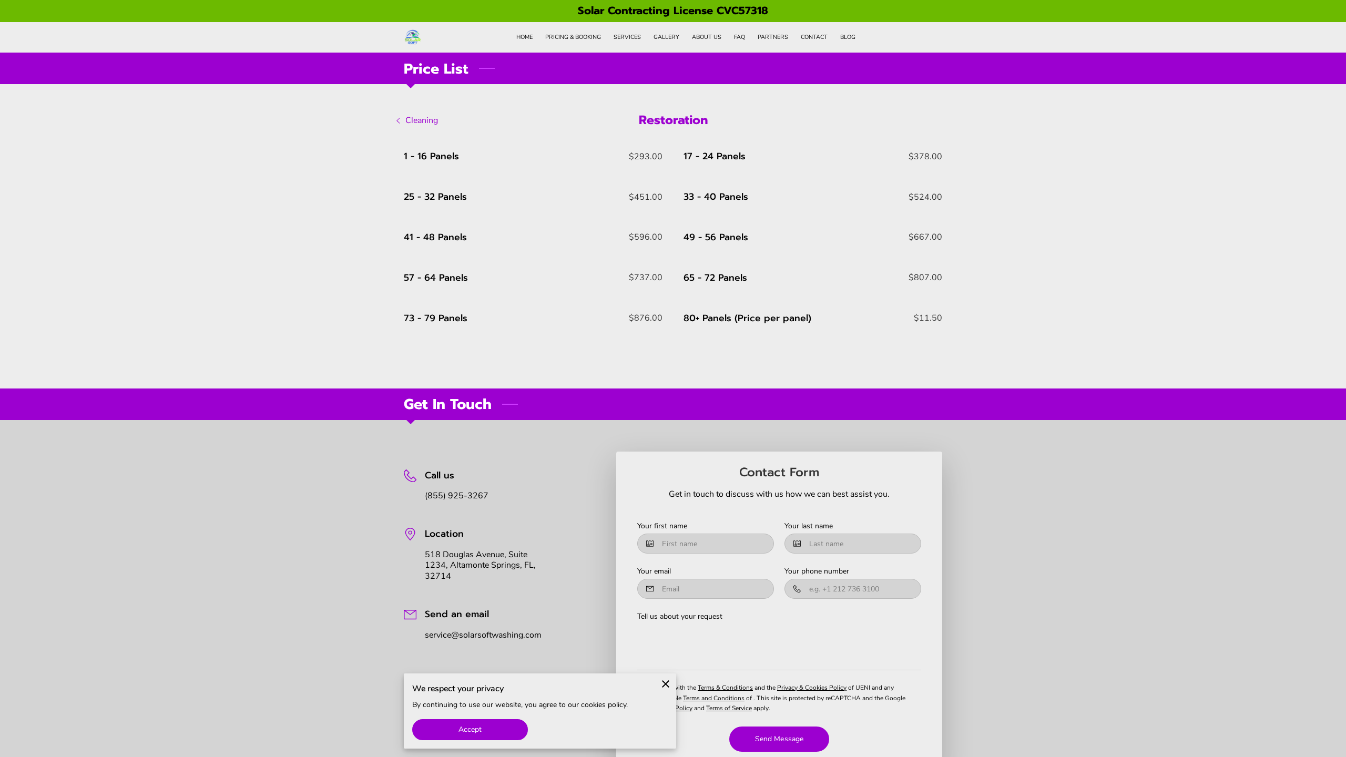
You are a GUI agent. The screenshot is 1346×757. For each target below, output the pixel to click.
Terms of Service (729, 708)
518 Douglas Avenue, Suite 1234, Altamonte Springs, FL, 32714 (480, 565)
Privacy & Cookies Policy (812, 687)
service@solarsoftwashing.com (483, 635)
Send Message (779, 739)
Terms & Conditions (725, 687)
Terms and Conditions (714, 698)
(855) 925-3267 (456, 496)
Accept (470, 729)
